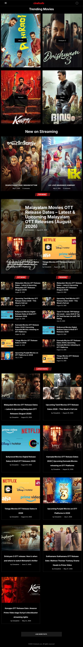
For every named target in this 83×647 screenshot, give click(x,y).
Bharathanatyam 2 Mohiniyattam (21, 185)
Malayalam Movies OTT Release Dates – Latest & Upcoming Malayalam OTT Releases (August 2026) (50, 217)
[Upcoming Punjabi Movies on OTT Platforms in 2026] (7, 356)
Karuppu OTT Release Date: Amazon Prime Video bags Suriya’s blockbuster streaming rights (21, 612)
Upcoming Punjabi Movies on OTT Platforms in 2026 (26, 354)
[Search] (73, 3)
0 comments (26, 188)
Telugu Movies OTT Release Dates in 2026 (26, 341)
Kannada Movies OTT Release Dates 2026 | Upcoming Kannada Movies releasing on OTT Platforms (23, 264)
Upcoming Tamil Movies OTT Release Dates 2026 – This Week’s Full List (26, 300)
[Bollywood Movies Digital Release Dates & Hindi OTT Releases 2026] (7, 315)
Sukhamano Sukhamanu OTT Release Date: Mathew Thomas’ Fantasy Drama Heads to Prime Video (62, 560)
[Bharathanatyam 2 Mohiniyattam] (21, 163)
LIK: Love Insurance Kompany (61, 185)
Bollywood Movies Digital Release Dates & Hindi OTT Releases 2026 (25, 314)
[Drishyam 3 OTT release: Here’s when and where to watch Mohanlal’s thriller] (21, 538)
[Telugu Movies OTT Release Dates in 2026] (7, 343)
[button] (2, 163)
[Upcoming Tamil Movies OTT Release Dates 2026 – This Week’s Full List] (7, 301)
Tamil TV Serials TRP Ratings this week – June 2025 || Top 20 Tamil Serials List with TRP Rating (68, 315)
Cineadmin (30, 230)
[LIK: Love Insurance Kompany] (62, 163)
